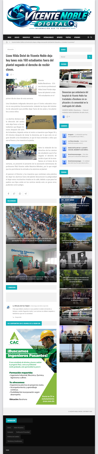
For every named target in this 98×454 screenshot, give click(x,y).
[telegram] (25, 193)
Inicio (9, 37)
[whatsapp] (19, 193)
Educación (10, 49)
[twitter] (14, 193)
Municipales (26, 37)
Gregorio (70, 134)
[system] (88, 37)
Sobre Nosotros (18, 427)
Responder (18, 317)
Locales (17, 37)
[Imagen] (76, 78)
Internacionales (48, 37)
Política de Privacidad (23, 432)
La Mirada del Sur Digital (21, 306)
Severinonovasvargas (74, 154)
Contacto (10, 432)
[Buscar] (91, 37)
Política (68, 37)
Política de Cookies (13, 436)
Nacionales (36, 37)
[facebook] (8, 193)
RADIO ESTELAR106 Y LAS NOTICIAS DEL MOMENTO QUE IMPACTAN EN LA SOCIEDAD (78, 150)
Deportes (59, 37)
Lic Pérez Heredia (73, 141)
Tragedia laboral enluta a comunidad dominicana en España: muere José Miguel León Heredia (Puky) (41, 42)
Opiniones (77, 37)
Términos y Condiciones (14, 441)
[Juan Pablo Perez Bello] (7, 74)
